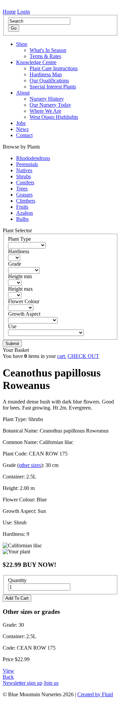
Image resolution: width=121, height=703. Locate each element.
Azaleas (24, 213)
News (22, 129)
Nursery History (47, 99)
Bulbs (22, 219)
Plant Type (19, 239)
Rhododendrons (33, 158)
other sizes (30, 465)
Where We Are (45, 111)
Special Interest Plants (53, 86)
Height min (20, 276)
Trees (22, 188)
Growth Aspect (24, 314)
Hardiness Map (46, 74)
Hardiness (18, 251)
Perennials (27, 164)
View (8, 671)
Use (12, 326)
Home (9, 12)
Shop (21, 44)
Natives (24, 170)
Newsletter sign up (22, 683)
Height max (20, 289)
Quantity (17, 580)
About (23, 93)
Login (23, 12)
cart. (61, 356)
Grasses (24, 195)
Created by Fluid (95, 694)
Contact (24, 135)
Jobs (21, 123)
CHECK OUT (83, 356)
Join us (51, 683)
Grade (14, 264)
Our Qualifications (49, 80)
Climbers (25, 201)
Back (8, 677)
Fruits (22, 207)
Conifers (25, 182)
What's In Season (48, 50)
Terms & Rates (45, 56)
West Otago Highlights (54, 117)
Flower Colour (23, 301)
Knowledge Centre (36, 62)
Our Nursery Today (50, 105)
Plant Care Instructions (54, 68)
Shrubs (23, 176)
